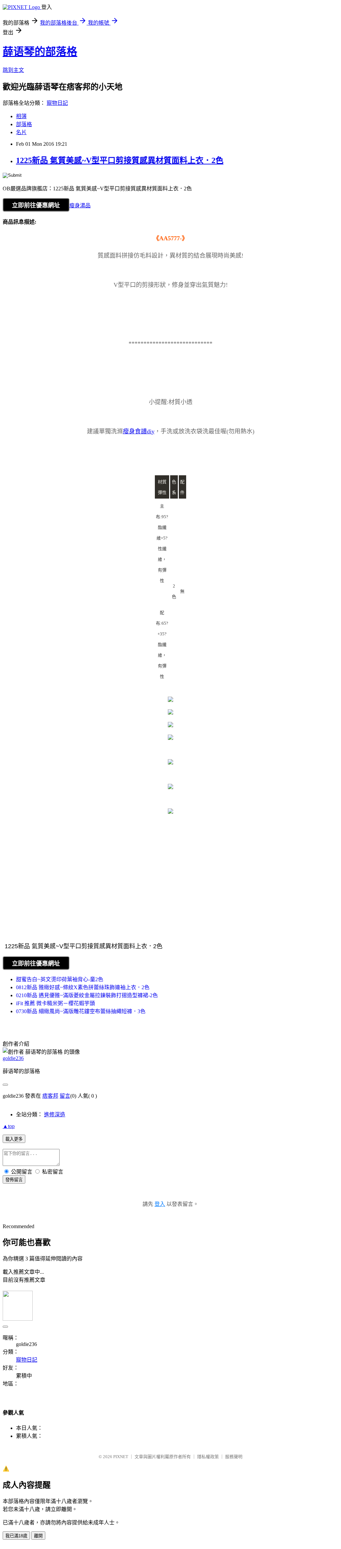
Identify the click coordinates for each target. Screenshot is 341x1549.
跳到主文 (13, 70)
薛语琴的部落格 (40, 52)
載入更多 (14, 1139)
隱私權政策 (208, 1456)
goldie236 (13, 1058)
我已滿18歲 (16, 1535)
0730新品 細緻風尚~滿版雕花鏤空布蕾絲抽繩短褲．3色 (81, 1011)
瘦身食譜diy (139, 431)
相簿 (21, 116)
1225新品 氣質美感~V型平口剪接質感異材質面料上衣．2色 (119, 160)
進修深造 (54, 1114)
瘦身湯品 (80, 205)
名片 (21, 132)
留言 (65, 1096)
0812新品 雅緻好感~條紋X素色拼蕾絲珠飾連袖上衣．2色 (83, 987)
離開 (38, 1535)
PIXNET (120, 1456)
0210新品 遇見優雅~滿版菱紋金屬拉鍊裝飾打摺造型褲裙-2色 (87, 995)
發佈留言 (14, 1179)
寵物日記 (57, 103)
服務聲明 (233, 1456)
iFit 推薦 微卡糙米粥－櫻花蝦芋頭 (55, 1003)
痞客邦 (50, 1096)
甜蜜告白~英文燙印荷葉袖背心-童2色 (59, 979)
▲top (9, 1126)
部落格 (24, 124)
